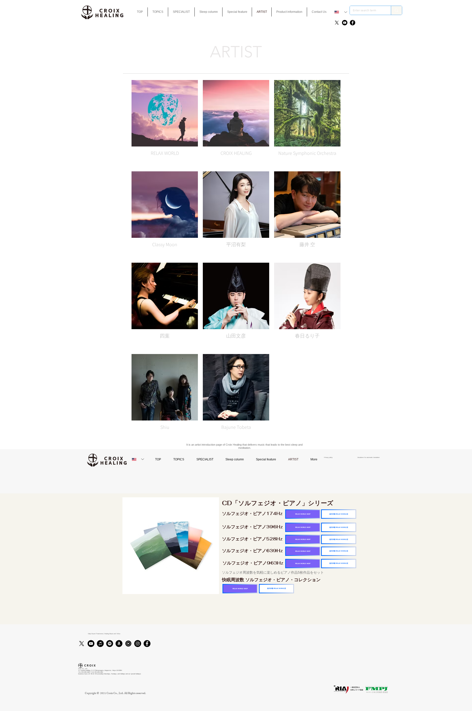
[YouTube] (344, 22)
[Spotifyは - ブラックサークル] (109, 643)
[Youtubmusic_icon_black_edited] (128, 643)
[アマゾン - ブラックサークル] (119, 643)
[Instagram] (137, 643)
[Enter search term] (396, 10)
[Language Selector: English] (341, 12)
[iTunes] (100, 643)
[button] (237, 11)
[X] (336, 22)
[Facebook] (352, 22)
